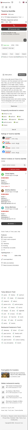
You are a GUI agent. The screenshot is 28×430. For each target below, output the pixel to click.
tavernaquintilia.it (8, 259)
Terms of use (22, 418)
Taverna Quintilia (8, 11)
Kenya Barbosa (10, 207)
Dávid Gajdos (9, 173)
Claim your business (8, 263)
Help (17, 418)
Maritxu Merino (10, 190)
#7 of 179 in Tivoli (11, 17)
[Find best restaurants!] (5, 2)
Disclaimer (12, 418)
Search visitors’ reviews (8, 165)
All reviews (11, 223)
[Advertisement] (14, 278)
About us (24, 416)
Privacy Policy (6, 418)
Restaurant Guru (19, 423)
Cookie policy (14, 419)
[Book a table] (14, 25)
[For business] (12, 2)
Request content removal (15, 416)
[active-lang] (23, 2)
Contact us (5, 416)
